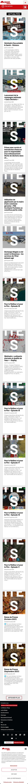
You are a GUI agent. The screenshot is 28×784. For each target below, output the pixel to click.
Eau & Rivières (7, 61)
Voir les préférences (14, 778)
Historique (3, 715)
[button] (25, 749)
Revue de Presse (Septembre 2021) (11, 670)
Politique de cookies (8, 782)
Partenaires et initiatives (6, 720)
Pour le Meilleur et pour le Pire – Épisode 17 (13, 461)
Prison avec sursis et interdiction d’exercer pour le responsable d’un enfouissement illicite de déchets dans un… (13, 152)
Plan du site (3, 724)
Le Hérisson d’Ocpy (5, 707)
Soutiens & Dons (5, 712)
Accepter (14, 769)
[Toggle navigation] (25, 2)
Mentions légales (5, 727)
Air (5, 582)
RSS (2, 722)
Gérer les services (13, 765)
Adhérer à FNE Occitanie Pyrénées (9, 705)
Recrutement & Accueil (6, 717)
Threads (12, 735)
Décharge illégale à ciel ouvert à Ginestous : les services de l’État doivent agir (13, 255)
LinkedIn (24, 735)
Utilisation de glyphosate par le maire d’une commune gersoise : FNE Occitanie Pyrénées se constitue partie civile (14, 204)
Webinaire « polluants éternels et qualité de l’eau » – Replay (13, 358)
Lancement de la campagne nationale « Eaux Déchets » (12, 97)
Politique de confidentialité (18, 782)
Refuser (14, 774)
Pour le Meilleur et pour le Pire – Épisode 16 (13, 514)
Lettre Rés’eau (4, 710)
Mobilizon (16, 738)
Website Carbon (18, 742)
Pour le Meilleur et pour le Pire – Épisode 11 (13, 566)
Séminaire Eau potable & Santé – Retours (13, 44)
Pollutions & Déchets (9, 273)
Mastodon (20, 735)
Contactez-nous (4, 703)
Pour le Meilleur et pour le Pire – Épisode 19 (13, 305)
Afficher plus (14, 698)
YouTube (12, 738)
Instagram (8, 735)
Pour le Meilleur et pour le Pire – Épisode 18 (13, 409)
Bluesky (16, 735)
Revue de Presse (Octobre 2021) (11, 618)
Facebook (4, 735)
